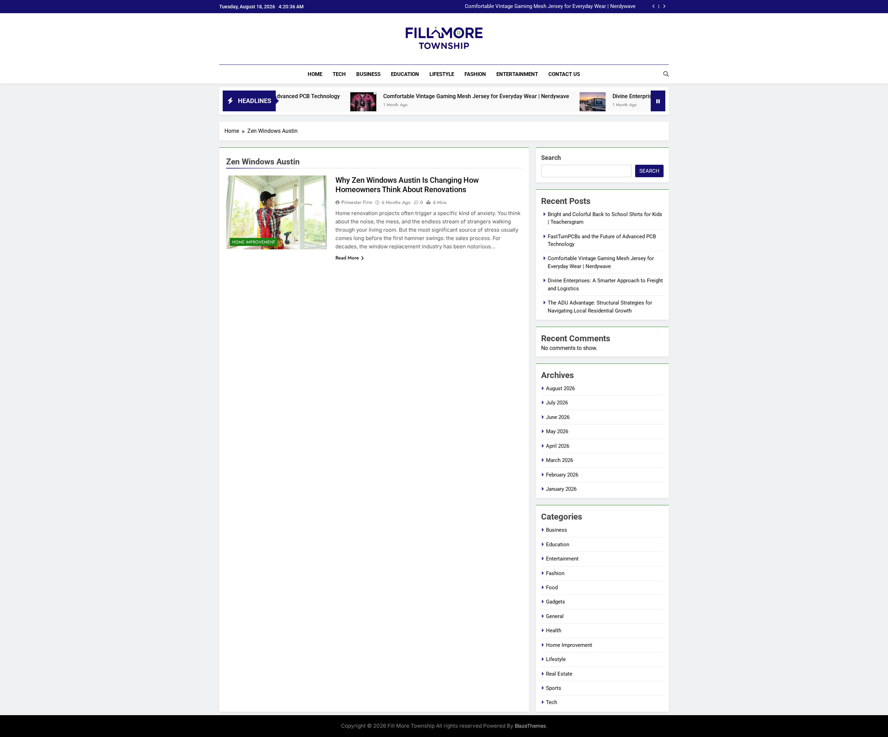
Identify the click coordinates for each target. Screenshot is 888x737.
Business (368, 74)
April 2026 (557, 446)
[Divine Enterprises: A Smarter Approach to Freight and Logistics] (564, 105)
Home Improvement (253, 242)
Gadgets (555, 602)
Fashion (475, 74)
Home (315, 74)
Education (405, 74)
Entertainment (517, 74)
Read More (347, 257)
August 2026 (560, 388)
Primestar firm (356, 202)
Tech (339, 74)
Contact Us (564, 74)
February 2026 (562, 475)
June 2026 (558, 417)
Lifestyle (441, 74)
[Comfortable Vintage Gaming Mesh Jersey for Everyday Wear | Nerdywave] (335, 105)
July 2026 (557, 403)
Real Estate (559, 674)
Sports (553, 688)
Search (551, 157)
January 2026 (561, 489)
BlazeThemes (530, 726)
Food (552, 587)
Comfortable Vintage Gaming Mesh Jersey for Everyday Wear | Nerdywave (550, 6)
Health (553, 630)
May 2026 (557, 431)
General (555, 616)
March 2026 (559, 460)
